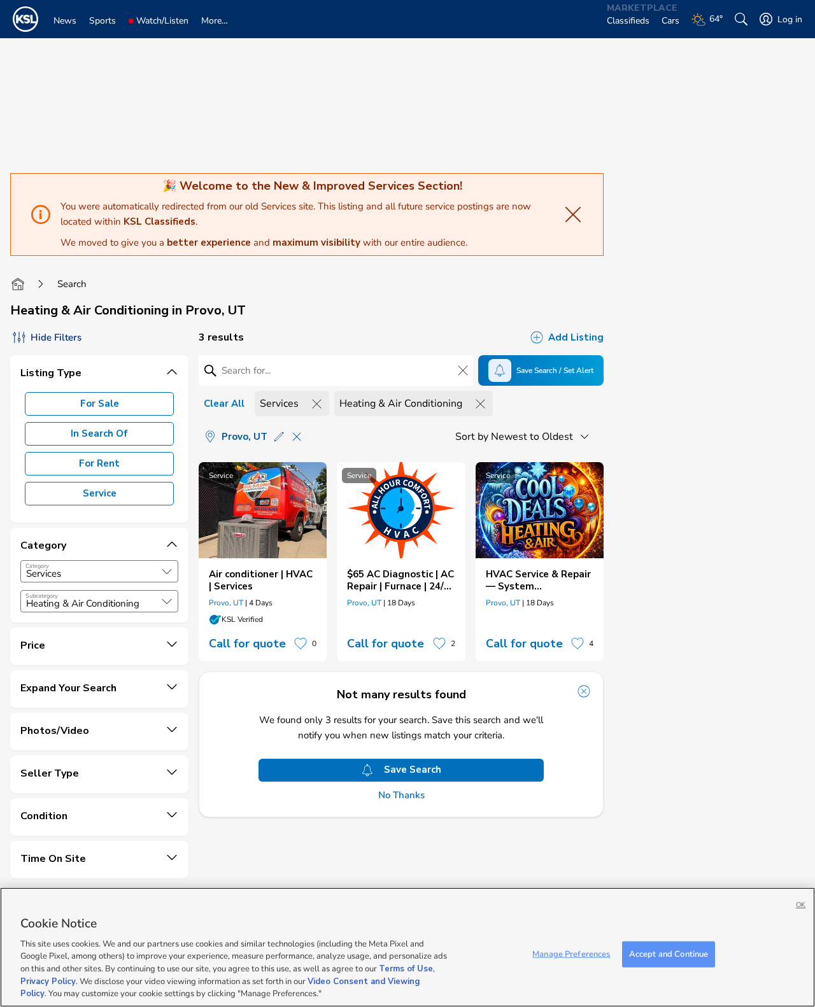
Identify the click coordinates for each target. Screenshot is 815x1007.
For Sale (99, 403)
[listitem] (263, 561)
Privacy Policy (48, 981)
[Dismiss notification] (584, 691)
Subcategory (41, 596)
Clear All (224, 403)
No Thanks (401, 795)
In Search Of (99, 433)
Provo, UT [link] (226, 603)
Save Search (412, 769)
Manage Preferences (571, 953)
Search (72, 284)
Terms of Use (406, 969)
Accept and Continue (668, 953)
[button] (166, 571)
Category (37, 566)
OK (800, 905)
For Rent (99, 463)
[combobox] (99, 571)
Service (100, 493)
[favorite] (300, 643)
